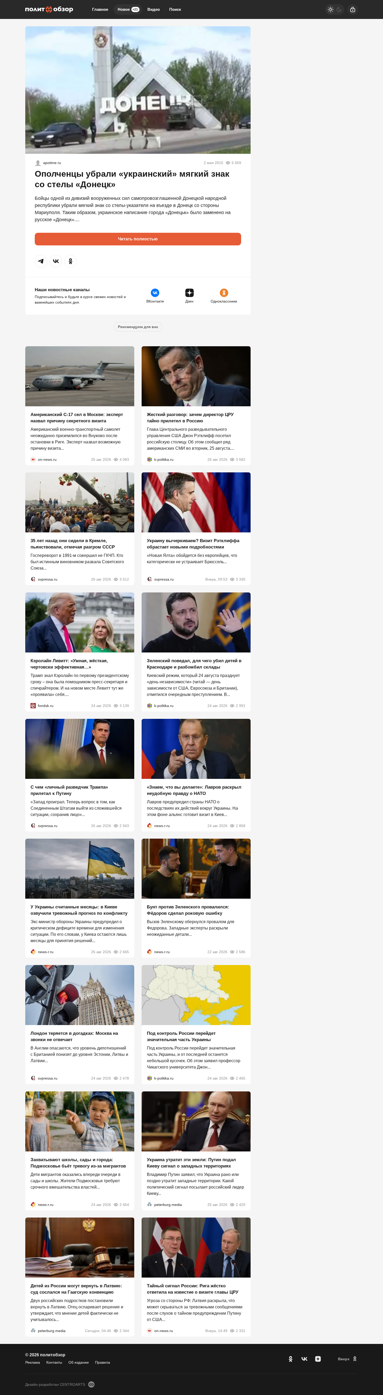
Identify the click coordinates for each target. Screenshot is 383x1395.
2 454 (124, 1204)
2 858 (240, 825)
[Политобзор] (49, 9)
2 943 (124, 825)
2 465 (240, 1078)
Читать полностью (138, 239)
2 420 (240, 1204)
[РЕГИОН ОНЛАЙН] (149, 825)
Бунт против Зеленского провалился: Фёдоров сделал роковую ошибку (188, 910)
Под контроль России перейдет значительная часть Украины (181, 1036)
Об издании (78, 1362)
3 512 (124, 579)
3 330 (240, 579)
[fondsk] (33, 705)
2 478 (124, 1078)
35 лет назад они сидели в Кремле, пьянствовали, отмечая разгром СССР (73, 544)
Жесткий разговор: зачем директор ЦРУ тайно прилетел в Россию (190, 417)
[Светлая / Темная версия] (334, 9)
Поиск (175, 9)
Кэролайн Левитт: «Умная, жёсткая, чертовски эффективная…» (69, 664)
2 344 (124, 1331)
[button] (41, 261)
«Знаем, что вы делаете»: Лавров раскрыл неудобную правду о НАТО (194, 790)
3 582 (240, 459)
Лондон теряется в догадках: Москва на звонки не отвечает (74, 1036)
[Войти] (352, 9)
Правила (102, 1362)
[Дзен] (318, 1359)
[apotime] (38, 162)
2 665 (124, 952)
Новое (128, 9)
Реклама (32, 1362)
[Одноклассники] (290, 1359)
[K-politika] (149, 459)
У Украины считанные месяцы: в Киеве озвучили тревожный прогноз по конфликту (79, 910)
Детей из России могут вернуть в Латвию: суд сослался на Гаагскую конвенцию (76, 1289)
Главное (100, 9)
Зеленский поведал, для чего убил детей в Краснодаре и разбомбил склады (194, 664)
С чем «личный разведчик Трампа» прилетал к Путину (69, 790)
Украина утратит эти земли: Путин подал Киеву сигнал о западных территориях (191, 1162)
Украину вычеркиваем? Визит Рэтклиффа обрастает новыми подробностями (193, 544)
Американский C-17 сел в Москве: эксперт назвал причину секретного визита (77, 417)
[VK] (304, 1359)
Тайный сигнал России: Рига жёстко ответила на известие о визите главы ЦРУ (192, 1289)
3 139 (124, 706)
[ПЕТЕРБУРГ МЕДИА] (149, 1204)
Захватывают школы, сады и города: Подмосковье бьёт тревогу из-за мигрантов (78, 1162)
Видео (153, 9)
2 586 (240, 952)
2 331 (240, 1331)
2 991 (240, 706)
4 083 (124, 459)
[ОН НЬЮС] (33, 459)
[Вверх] (348, 1359)
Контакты (54, 1362)
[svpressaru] (33, 579)
